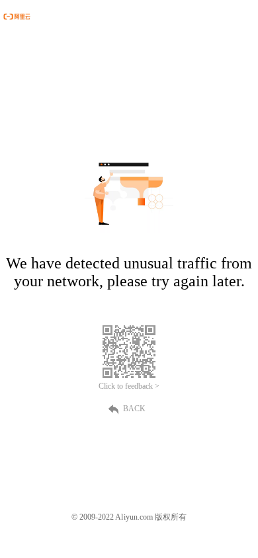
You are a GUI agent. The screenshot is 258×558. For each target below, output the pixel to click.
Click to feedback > (129, 386)
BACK (134, 408)
